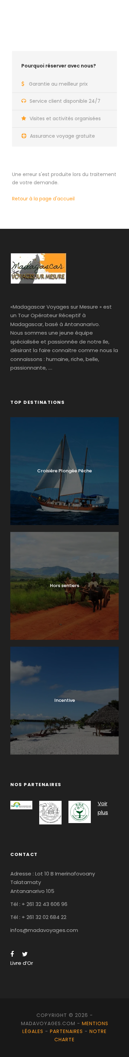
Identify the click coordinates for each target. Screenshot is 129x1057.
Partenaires (66, 1031)
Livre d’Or (21, 963)
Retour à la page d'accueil (43, 198)
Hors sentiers (64, 585)
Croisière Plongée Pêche (64, 471)
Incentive (64, 700)
